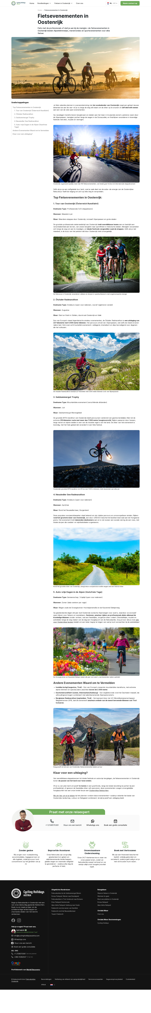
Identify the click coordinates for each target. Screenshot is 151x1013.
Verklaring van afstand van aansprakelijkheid (70, 979)
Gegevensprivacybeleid (114, 979)
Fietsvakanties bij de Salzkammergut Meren (66, 893)
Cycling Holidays (103, 923)
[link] (92, 822)
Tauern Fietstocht (57, 914)
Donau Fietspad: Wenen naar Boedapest (65, 896)
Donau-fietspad (102, 902)
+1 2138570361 (52, 825)
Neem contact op (130, 3)
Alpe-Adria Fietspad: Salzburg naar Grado (65, 905)
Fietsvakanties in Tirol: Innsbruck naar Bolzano (67, 899)
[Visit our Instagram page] (19, 920)
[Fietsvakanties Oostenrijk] (28, 893)
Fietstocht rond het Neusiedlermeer (63, 911)
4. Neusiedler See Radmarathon (26, 121)
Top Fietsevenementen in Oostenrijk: (27, 107)
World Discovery (33, 970)
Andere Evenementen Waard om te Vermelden (31, 130)
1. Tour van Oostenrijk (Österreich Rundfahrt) (31, 111)
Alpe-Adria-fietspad (104, 905)
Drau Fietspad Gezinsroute (60, 902)
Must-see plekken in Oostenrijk (108, 899)
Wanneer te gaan (103, 896)
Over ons (79, 3)
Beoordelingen (46, 979)
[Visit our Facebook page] (13, 920)
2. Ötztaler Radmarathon (23, 114)
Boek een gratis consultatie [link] (115, 825)
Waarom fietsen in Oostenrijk (107, 893)
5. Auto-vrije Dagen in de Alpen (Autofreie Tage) (30, 126)
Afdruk (43, 984)
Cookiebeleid (130, 979)
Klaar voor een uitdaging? (23, 134)
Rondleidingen (43, 3)
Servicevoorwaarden (95, 979)
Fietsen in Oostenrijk (62, 3)
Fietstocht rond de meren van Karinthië (64, 908)
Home (32, 3)
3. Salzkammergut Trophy (24, 118)
